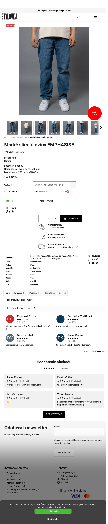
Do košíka (73, 219)
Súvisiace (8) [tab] (19, 293)
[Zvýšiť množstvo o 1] (55, 218)
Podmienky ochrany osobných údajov (22, 489)
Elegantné (34, 284)
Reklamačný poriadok (15, 486)
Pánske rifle (35, 256)
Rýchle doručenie (56, 244)
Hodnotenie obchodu (54, 362)
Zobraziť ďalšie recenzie (93, 351)
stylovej (64, 482)
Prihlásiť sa (64, 452)
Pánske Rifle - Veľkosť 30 (51, 256)
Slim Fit (33, 281)
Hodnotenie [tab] (49, 293)
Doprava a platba (14, 479)
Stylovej (64, 479)
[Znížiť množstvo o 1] (42, 218)
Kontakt (10, 476)
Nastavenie (52, 519)
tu (64, 507)
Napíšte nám (12, 493)
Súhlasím (54, 511)
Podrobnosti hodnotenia (41, 137)
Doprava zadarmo (56, 235)
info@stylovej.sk (68, 472)
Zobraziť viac (54, 414)
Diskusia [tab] (62, 293)
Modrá (32, 265)
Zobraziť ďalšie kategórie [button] (50, 258)
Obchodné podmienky (15, 483)
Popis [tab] (7, 293)
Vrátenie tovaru (55, 225)
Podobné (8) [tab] (34, 293)
